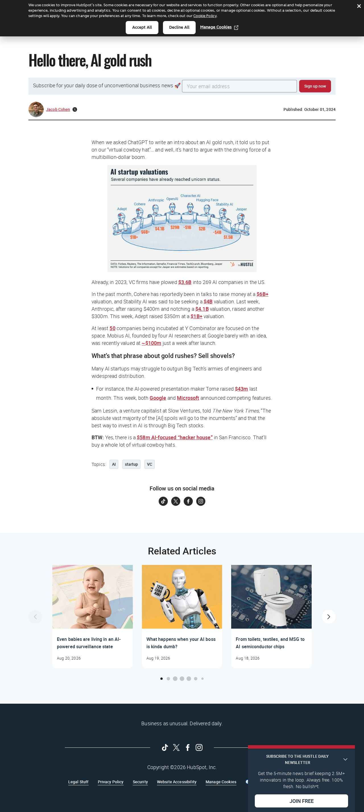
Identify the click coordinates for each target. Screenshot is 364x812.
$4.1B (202, 308)
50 (112, 328)
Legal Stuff (78, 781)
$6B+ (262, 294)
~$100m (151, 342)
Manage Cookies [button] (221, 781)
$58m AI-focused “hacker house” (175, 437)
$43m (241, 388)
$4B (208, 301)
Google (158, 397)
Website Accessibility (177, 781)
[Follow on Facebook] (188, 501)
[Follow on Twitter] (175, 501)
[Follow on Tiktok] (163, 501)
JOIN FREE (301, 801)
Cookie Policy (204, 16)
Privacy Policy (111, 781)
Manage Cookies (216, 27)
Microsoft (188, 397)
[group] (92, 617)
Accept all (142, 27)
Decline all (179, 27)
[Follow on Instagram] (200, 501)
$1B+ (196, 316)
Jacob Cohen (58, 109)
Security (140, 781)
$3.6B (185, 282)
